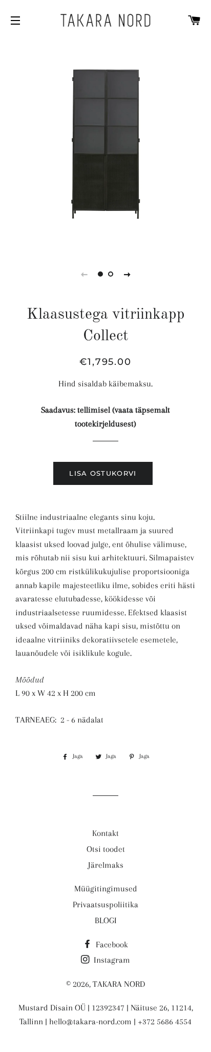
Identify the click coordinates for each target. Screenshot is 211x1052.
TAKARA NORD (119, 984)
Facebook (111, 944)
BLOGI (106, 920)
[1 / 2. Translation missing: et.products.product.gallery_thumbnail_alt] (100, 274)
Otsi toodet (106, 849)
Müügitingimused (105, 888)
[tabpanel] (105, 144)
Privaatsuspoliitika (105, 904)
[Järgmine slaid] (127, 274)
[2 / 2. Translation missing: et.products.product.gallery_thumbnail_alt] (111, 274)
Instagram (111, 960)
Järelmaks (105, 865)
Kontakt (105, 833)
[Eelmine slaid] (84, 274)
